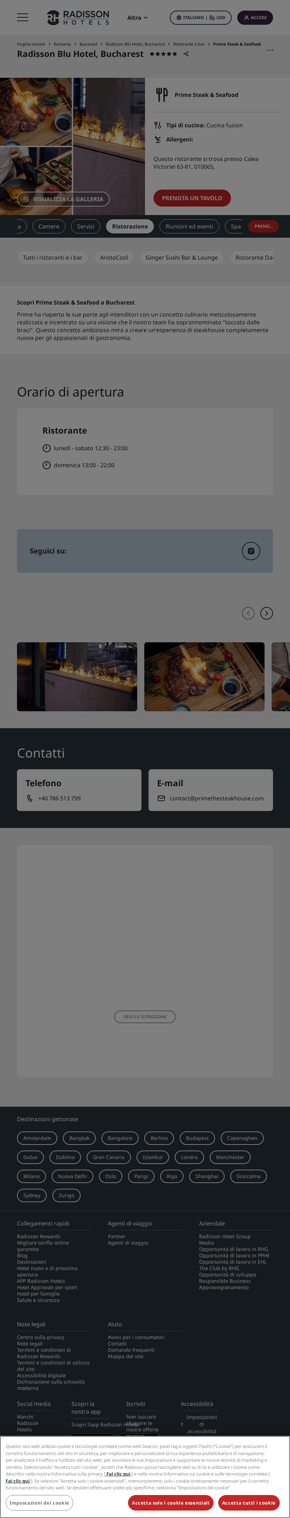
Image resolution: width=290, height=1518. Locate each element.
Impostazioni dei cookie (39, 1503)
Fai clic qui (118, 1474)
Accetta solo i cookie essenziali (171, 1503)
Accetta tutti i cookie (249, 1503)
